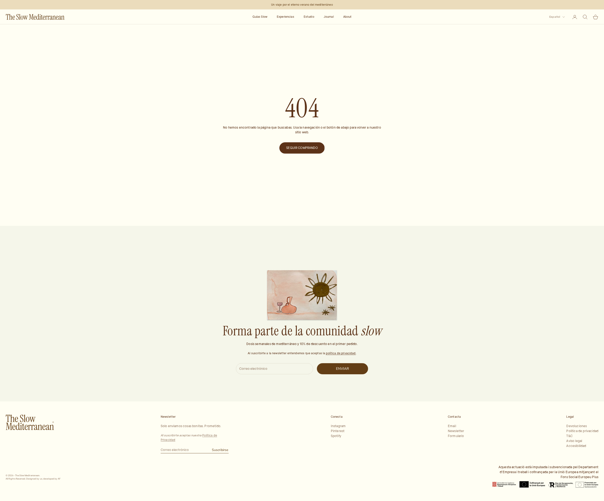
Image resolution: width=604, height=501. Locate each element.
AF (59, 478)
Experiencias (285, 16)
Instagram (338, 426)
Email (452, 426)
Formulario (456, 436)
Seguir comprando (302, 148)
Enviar (342, 368)
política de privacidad (341, 353)
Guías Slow (259, 16)
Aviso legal (574, 441)
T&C (569, 436)
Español (554, 16)
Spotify (336, 436)
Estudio (309, 16)
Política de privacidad (582, 431)
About (347, 16)
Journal (329, 16)
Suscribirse (220, 450)
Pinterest (337, 431)
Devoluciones (576, 426)
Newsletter (456, 431)
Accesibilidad (576, 446)
